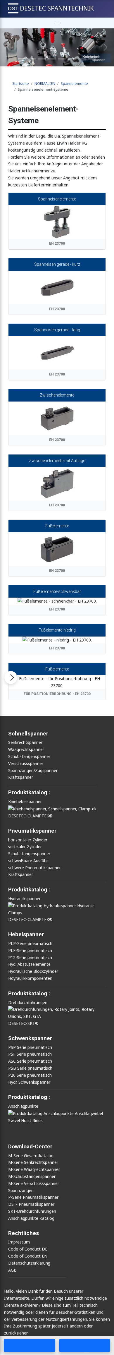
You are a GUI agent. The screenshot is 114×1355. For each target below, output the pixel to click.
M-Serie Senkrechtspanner (33, 1162)
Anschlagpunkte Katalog (31, 1218)
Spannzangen (21, 1190)
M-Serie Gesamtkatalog (30, 1155)
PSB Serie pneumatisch (30, 1068)
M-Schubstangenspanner (32, 1176)
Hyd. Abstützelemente (29, 964)
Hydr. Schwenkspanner (29, 1082)
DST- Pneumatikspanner (31, 1204)
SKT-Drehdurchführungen (32, 1211)
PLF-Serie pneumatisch (30, 950)
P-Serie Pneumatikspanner (33, 1197)
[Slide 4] (52, 59)
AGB (12, 1270)
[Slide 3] (42, 59)
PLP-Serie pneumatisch (30, 943)
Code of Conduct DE (27, 1249)
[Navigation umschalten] (57, 23)
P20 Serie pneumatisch (30, 1075)
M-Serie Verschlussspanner (33, 1183)
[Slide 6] (72, 59)
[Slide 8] (82, 59)
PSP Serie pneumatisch (30, 1047)
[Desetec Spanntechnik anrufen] (29, 1345)
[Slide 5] (62, 59)
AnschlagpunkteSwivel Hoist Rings (25, 1113)
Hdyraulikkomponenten (30, 978)
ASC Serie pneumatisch (30, 1061)
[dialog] (57, 1320)
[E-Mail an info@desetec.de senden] (84, 1345)
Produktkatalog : (29, 1097)
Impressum (19, 1242)
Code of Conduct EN (27, 1256)
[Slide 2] (32, 59)
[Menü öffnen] (10, 677)
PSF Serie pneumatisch (30, 1054)
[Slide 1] (22, 59)
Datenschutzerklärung (29, 1263)
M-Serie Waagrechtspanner (34, 1169)
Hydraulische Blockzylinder (33, 971)
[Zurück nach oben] (107, 1332)
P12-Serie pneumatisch (30, 957)
